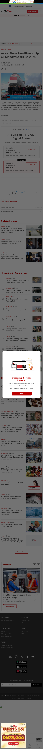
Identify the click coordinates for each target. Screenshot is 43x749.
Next (21, 393)
